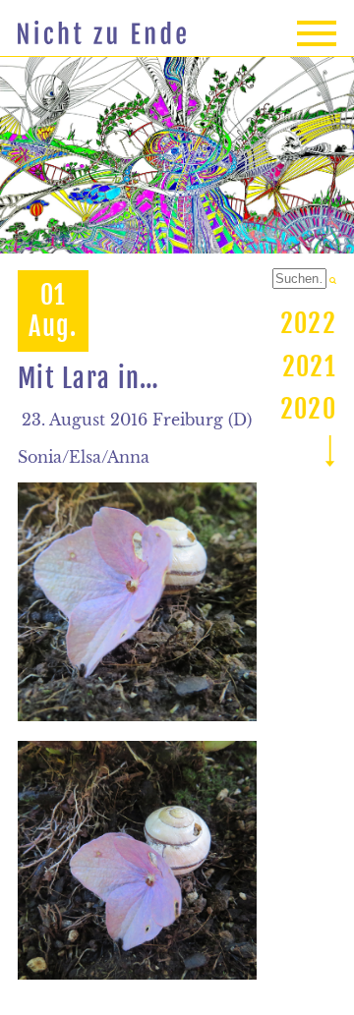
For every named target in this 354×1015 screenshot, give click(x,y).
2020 (308, 408)
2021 (309, 366)
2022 (308, 323)
